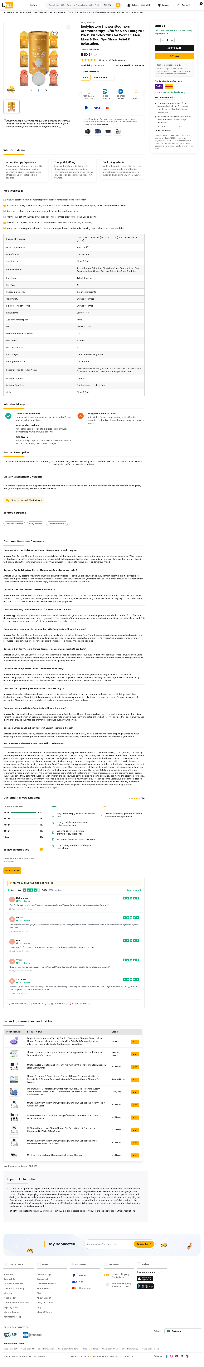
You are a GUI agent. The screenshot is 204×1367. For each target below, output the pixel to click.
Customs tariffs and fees (16, 1302)
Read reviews (133, 890)
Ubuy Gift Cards (45, 1302)
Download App (44, 1274)
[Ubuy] (7, 5)
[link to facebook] (39, 90)
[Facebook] (167, 1356)
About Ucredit (44, 1298)
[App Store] (145, 1279)
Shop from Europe (150, 1349)
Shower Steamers (14, 523)
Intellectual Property (13, 1288)
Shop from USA (10, 1349)
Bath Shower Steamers (85, 12)
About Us (8, 1274)
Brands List (42, 1279)
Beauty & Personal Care (26, 12)
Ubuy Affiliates (44, 1312)
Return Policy (43, 1288)
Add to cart (174, 48)
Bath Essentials (60, 12)
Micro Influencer (11, 1312)
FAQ (39, 1293)
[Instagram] (171, 1356)
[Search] (118, 5)
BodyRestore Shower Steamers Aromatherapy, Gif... (120, 12)
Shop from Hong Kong (68, 1349)
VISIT (135, 1041)
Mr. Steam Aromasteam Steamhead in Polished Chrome (54, 1155)
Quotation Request (13, 1283)
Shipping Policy (10, 1307)
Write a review (12, 870)
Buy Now (104, 124)
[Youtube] (177, 1356)
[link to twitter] (46, 90)
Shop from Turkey (130, 1349)
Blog (39, 1307)
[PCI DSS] (10, 1335)
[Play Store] (145, 1286)
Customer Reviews (46, 1283)
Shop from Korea (90, 1349)
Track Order (9, 1298)
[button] (185, 5)
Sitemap (7, 1293)
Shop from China (110, 1349)
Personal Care (45, 12)
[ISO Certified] (31, 1334)
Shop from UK (27, 1349)
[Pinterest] (187, 1356)
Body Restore (88, 22)
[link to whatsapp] (31, 90)
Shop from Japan (46, 1349)
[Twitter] (182, 1356)
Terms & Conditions (80, 1356)
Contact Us (9, 1279)
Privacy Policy (99, 1356)
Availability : (87, 65)
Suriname (177, 1331)
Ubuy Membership (12, 1316)
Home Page (8, 12)
